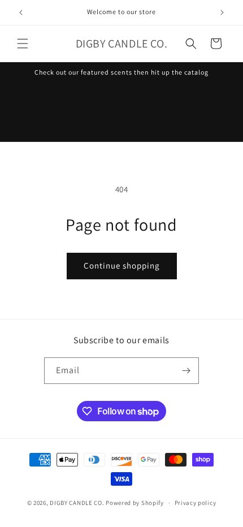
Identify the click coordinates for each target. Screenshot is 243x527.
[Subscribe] (185, 370)
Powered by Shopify (135, 503)
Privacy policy (195, 503)
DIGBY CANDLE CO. (78, 503)
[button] (22, 43)
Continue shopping (122, 265)
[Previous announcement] (20, 12)
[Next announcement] (222, 12)
